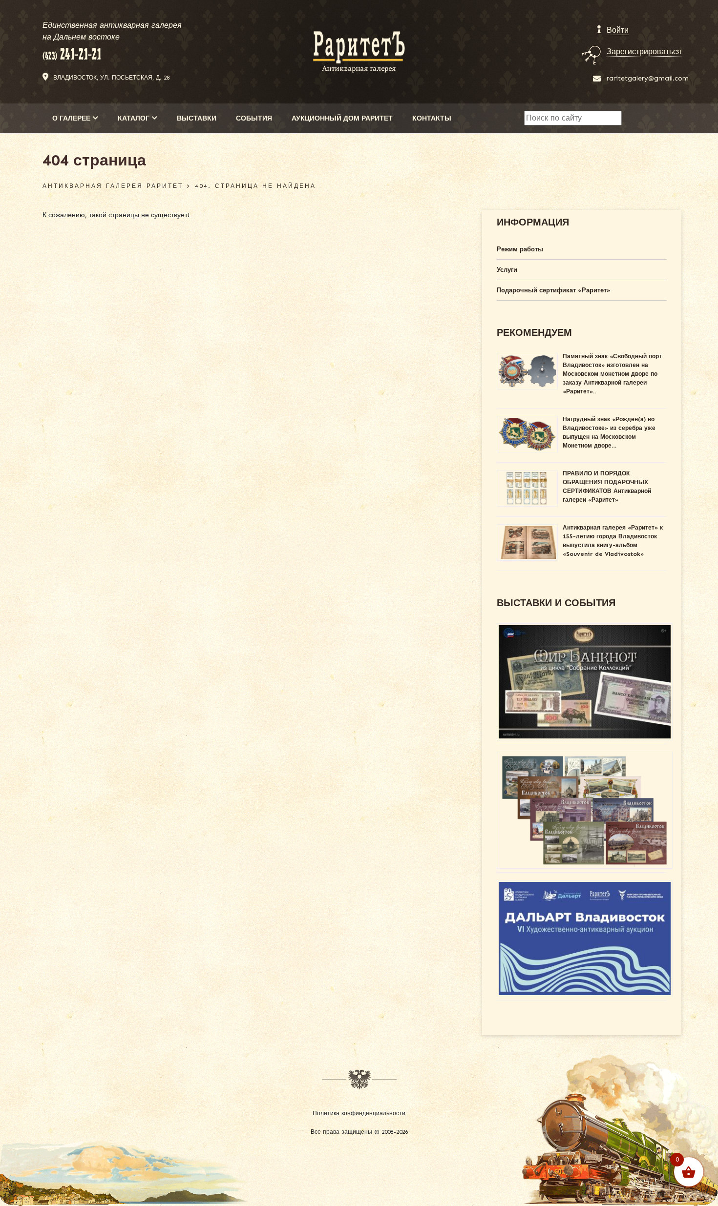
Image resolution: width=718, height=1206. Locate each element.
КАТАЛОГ (134, 118)
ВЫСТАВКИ (196, 118)
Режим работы (520, 249)
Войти (618, 30)
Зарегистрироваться (644, 51)
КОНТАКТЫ (431, 118)
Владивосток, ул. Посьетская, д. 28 (111, 77)
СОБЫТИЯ (254, 118)
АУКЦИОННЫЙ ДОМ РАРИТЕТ (342, 118)
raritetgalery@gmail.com (648, 78)
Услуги (507, 269)
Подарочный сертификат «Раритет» (554, 290)
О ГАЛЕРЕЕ (72, 118)
